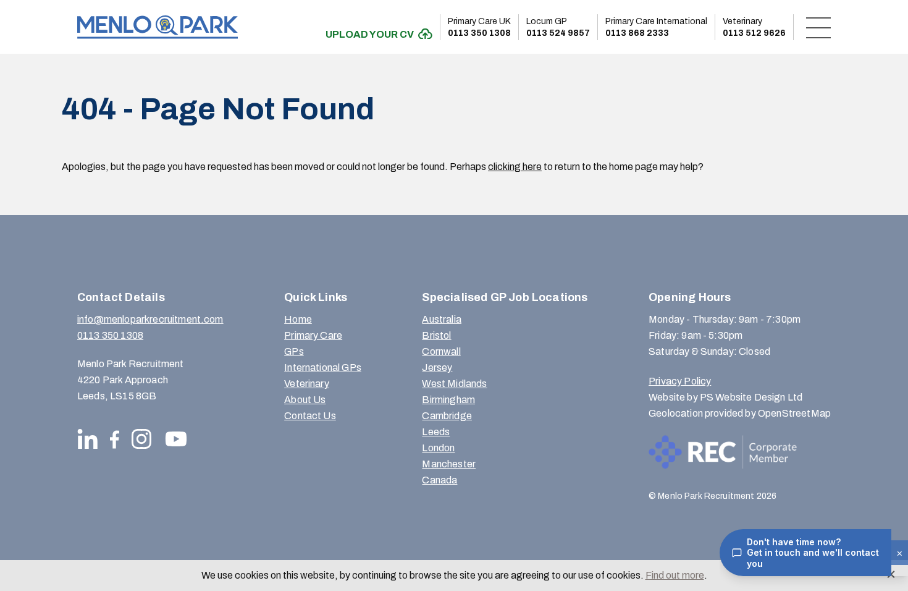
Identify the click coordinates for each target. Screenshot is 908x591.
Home (298, 319)
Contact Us (310, 415)
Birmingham (448, 399)
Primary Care (313, 335)
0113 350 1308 (479, 27)
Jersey (437, 367)
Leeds (436, 432)
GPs (293, 351)
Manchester (449, 464)
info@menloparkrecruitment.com (150, 319)
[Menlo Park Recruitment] (157, 27)
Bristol (436, 335)
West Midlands (454, 383)
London (438, 448)
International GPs (322, 367)
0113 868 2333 (656, 27)
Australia (441, 319)
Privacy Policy (680, 381)
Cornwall (441, 351)
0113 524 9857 (558, 27)
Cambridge (446, 415)
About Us (305, 399)
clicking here (515, 166)
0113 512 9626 (754, 27)
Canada (439, 480)
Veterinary (306, 383)
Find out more (674, 575)
